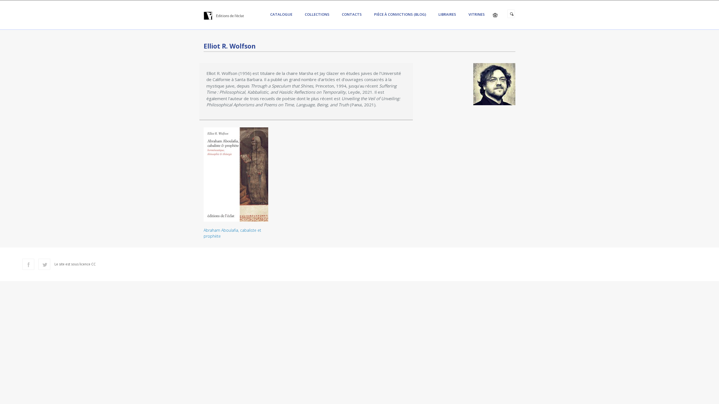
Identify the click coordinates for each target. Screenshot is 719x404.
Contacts (352, 14)
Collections (317, 14)
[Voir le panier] (495, 15)
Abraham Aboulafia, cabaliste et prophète (232, 233)
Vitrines (476, 14)
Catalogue (281, 14)
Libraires (447, 14)
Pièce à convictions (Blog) (400, 14)
